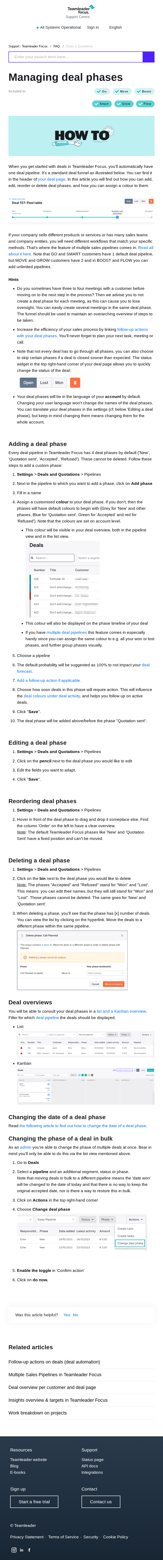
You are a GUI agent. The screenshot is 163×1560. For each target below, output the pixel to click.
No (75, 1315)
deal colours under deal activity (52, 696)
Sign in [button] (93, 27)
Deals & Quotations (79, 46)
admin (26, 1147)
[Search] (149, 56)
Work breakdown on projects (37, 1413)
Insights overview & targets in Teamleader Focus (58, 1400)
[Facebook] (29, 1550)
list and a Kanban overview (121, 1011)
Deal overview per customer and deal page (52, 1387)
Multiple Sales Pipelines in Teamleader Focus (54, 1374)
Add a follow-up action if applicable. (49, 680)
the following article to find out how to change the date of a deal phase (83, 1126)
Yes (66, 1315)
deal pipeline (47, 1017)
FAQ (56, 46)
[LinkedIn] (21, 1550)
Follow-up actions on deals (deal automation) (54, 1362)
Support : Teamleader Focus (28, 46)
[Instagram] (14, 1550)
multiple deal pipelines (67, 632)
